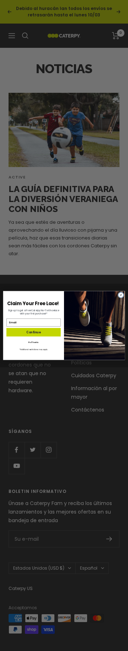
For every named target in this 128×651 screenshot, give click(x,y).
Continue (33, 332)
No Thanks (33, 342)
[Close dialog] (120, 295)
